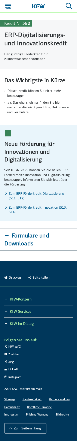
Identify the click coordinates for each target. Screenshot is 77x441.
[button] (38, 239)
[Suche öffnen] (69, 6)
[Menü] (8, 6)
